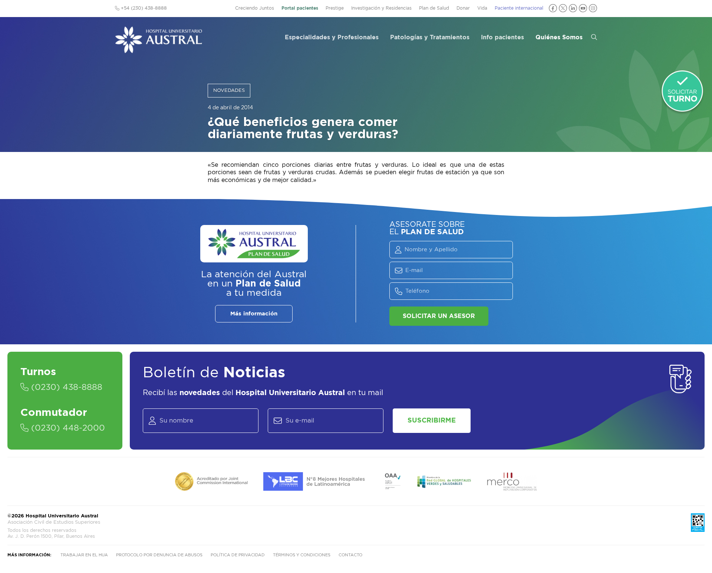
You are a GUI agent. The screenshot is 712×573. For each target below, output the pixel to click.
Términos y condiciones (301, 555)
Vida (482, 8)
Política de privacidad (238, 555)
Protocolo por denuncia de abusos (159, 555)
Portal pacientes (299, 8)
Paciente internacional (519, 8)
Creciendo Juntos (254, 8)
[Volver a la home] (158, 50)
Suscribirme (432, 420)
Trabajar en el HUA (84, 555)
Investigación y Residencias (381, 8)
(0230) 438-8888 (65, 387)
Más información (253, 314)
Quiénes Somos (559, 37)
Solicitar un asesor (439, 316)
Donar (463, 8)
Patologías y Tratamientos (429, 37)
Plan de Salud (434, 8)
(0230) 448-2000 (67, 428)
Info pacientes (502, 37)
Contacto (350, 555)
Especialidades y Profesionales (332, 37)
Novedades (229, 90)
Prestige (335, 8)
